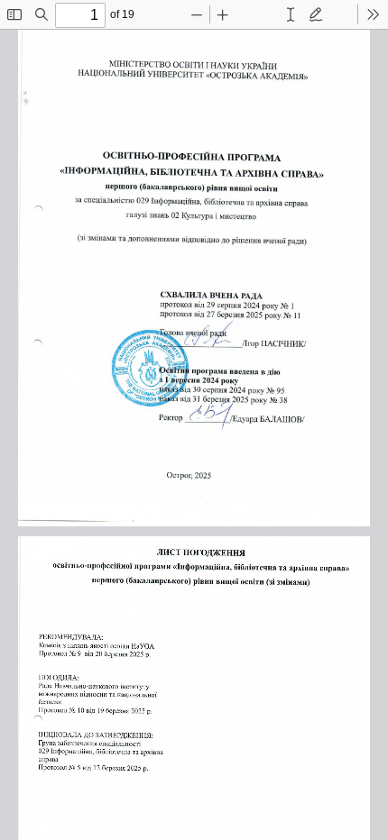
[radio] (290, 14)
